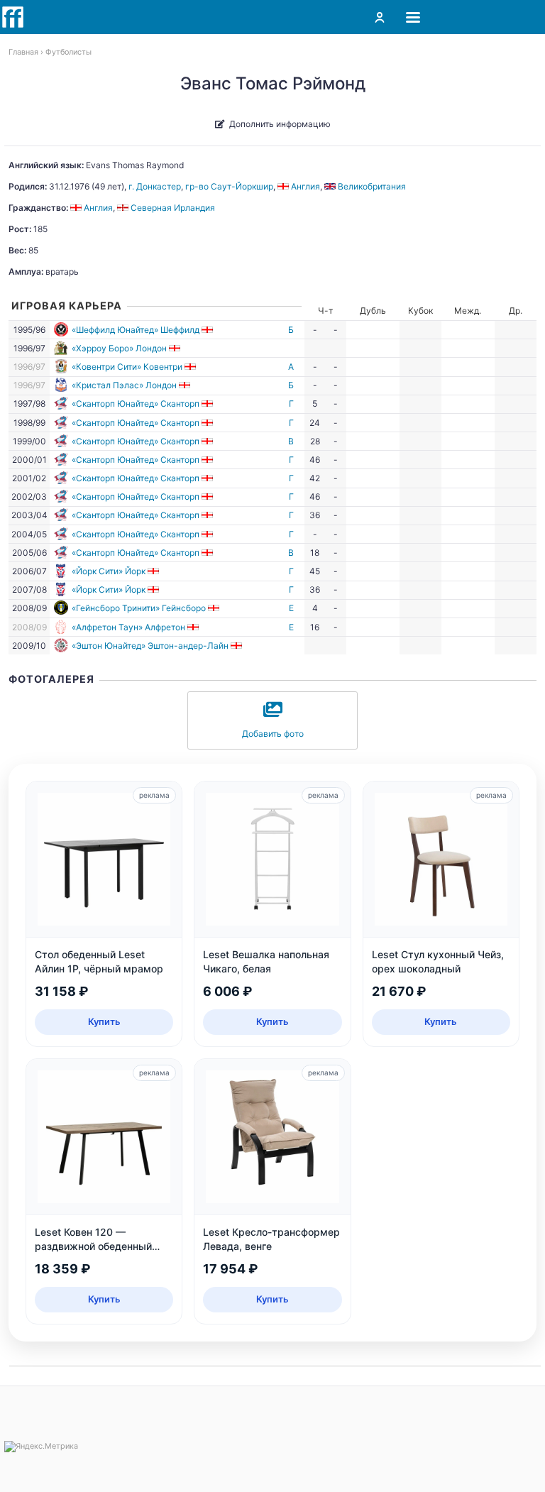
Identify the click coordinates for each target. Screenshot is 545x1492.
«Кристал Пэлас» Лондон (124, 385)
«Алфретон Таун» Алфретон (128, 627)
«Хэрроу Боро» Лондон (119, 348)
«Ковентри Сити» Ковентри (127, 366)
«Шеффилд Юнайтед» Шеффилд (135, 329)
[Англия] (208, 329)
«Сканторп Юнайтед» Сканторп (135, 403)
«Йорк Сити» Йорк (108, 571)
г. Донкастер (154, 186)
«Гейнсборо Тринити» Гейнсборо (139, 608)
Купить (104, 1021)
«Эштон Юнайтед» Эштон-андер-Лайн (150, 645)
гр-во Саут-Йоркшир (229, 186)
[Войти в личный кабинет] (380, 17)
